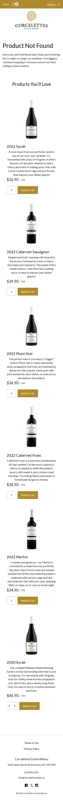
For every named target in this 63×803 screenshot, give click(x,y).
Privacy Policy (31, 748)
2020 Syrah (16, 662)
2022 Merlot (17, 557)
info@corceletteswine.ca (31, 777)
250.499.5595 (31, 772)
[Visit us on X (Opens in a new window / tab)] (31, 786)
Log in (6, 4)
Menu (51, 4)
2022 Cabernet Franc (24, 455)
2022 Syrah (16, 146)
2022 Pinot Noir (20, 353)
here (51, 58)
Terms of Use (31, 743)
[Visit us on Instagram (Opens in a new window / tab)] (36, 786)
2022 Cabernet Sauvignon (28, 251)
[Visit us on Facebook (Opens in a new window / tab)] (26, 786)
